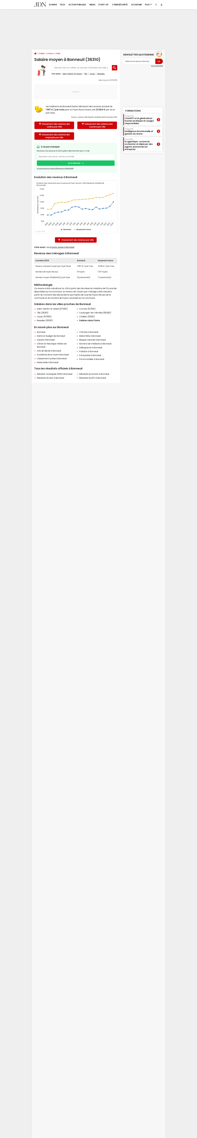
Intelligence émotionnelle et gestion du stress (139, 131)
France (50, 53)
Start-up (103, 5)
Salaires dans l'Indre (89, 320)
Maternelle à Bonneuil (47, 362)
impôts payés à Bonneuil (62, 247)
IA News (53, 5)
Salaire (42, 53)
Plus (147, 5)
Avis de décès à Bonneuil (49, 351)
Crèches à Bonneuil (88, 332)
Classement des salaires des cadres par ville (56, 125)
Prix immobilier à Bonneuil (91, 359)
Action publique (77, 5)
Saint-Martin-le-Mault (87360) (52, 309)
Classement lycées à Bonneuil (51, 358)
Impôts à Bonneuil (46, 340)
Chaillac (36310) (87, 316)
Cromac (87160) (87, 309)
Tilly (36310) (42, 313)
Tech (62, 5)
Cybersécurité (120, 5)
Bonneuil (41, 332)
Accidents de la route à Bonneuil (53, 355)
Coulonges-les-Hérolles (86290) (95, 313)
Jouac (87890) (44, 316)
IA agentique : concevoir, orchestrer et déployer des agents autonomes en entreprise (139, 144)
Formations (133, 111)
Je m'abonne (74, 163)
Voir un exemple (157, 66)
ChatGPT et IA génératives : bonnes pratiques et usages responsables (139, 119)
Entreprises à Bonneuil (90, 355)
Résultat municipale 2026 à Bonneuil (54, 374)
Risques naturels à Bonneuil (92, 340)
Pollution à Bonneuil (88, 351)
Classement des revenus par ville (77, 240)
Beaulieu (101, 74)
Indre (58, 53)
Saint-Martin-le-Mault (72, 74)
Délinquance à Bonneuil (90, 347)
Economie (136, 5)
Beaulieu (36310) (45, 320)
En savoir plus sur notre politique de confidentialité (55, 168)
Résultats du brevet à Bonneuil (94, 374)
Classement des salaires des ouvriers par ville (98, 125)
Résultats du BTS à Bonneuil (92, 378)
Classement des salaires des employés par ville (56, 136)
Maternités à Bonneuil (90, 336)
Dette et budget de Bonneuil (51, 336)
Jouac (92, 74)
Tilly (85, 74)
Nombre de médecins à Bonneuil (95, 344)
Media (92, 5)
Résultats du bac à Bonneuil (50, 378)
